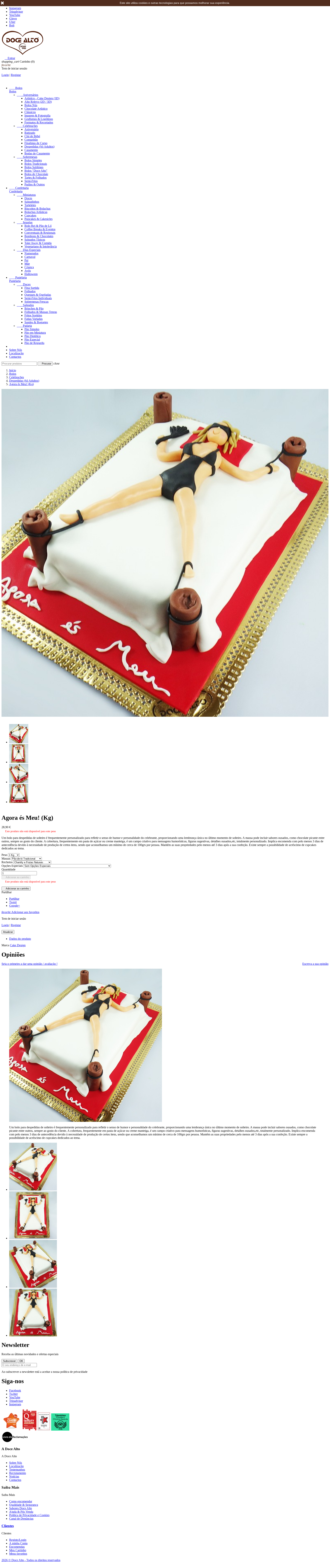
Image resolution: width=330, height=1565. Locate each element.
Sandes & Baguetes (36, 322)
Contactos (15, 356)
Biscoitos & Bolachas (37, 208)
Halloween (31, 274)
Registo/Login (17, 1539)
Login (5, 75)
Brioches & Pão (34, 308)
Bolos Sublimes (33, 167)
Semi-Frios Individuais (38, 298)
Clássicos (30, 112)
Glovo (13, 18)
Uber (12, 22)
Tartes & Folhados (35, 177)
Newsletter (15, 1344)
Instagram (15, 8)
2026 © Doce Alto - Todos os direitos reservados (31, 1560)
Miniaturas (26, 194)
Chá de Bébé (32, 136)
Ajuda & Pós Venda (21, 1511)
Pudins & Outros (34, 184)
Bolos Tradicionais (35, 163)
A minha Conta (18, 1543)
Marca (5, 945)
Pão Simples (31, 329)
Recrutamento (17, 1473)
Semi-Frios (31, 181)
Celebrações (27, 125)
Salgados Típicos (34, 239)
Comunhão (31, 139)
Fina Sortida (31, 287)
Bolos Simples (33, 160)
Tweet (13, 902)
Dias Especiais (28, 250)
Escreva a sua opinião (315, 963)
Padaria (24, 325)
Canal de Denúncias (21, 1518)
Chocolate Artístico (36, 108)
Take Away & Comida (38, 243)
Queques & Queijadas (37, 294)
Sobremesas (27, 157)
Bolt (11, 25)
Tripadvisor (16, 11)
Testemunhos (17, 1469)
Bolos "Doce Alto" (35, 170)
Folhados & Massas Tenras (40, 312)
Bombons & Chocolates (38, 236)
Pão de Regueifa (34, 343)
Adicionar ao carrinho (16, 877)
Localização (16, 353)
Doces (28, 198)
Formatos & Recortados (38, 122)
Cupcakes (30, 215)
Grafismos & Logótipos (38, 119)
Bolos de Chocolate (36, 174)
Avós (27, 270)
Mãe (27, 263)
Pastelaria (18, 277)
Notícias (14, 1476)
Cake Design (18, 945)
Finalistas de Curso (35, 143)
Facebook (15, 1390)
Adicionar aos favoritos (20, 912)
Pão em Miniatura (35, 332)
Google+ (14, 905)
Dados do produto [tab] (20, 938)
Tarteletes (30, 205)
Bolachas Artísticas (35, 212)
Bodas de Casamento (37, 153)
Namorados (31, 253)
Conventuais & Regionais (39, 232)
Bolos (15, 88)
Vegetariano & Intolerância (40, 246)
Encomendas (17, 1546)
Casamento (31, 150)
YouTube (14, 15)
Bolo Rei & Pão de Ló (38, 225)
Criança (29, 267)
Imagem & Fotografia (37, 115)
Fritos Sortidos (33, 315)
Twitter (13, 1394)
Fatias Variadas (33, 318)
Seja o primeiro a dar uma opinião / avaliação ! (29, 963)
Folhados (30, 291)
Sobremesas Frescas (36, 301)
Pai (26, 260)
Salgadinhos (31, 201)
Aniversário (31, 129)
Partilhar (14, 898)
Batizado (29, 132)
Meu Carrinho (17, 1550)
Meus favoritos (18, 1553)
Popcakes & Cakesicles (38, 219)
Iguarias (24, 222)
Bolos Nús (30, 105)
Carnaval (29, 256)
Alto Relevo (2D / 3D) (38, 101)
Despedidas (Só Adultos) (39, 146)
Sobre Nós (15, 349)
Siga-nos (13, 1381)
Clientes (8, 1526)
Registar (16, 75)
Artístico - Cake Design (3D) (41, 98)
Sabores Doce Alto (20, 1508)
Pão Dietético (32, 336)
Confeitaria (19, 188)
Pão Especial (32, 339)
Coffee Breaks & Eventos (39, 229)
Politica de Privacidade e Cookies (29, 1515)
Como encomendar (20, 1501)
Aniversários (27, 94)
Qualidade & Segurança (23, 1504)
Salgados (25, 305)
